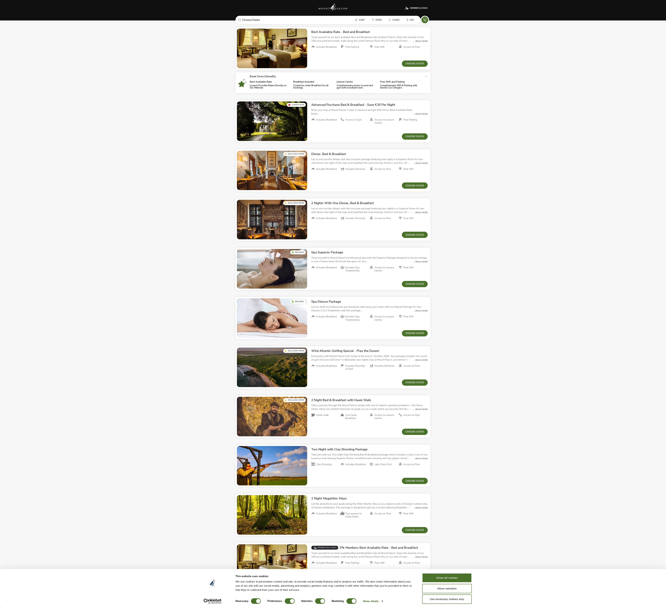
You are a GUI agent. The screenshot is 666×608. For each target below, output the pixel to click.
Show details (371, 601)
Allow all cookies (447, 578)
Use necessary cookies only (447, 599)
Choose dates (414, 63)
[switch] (290, 601)
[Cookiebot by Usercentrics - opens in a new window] (212, 601)
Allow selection (447, 588)
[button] (262, 20)
